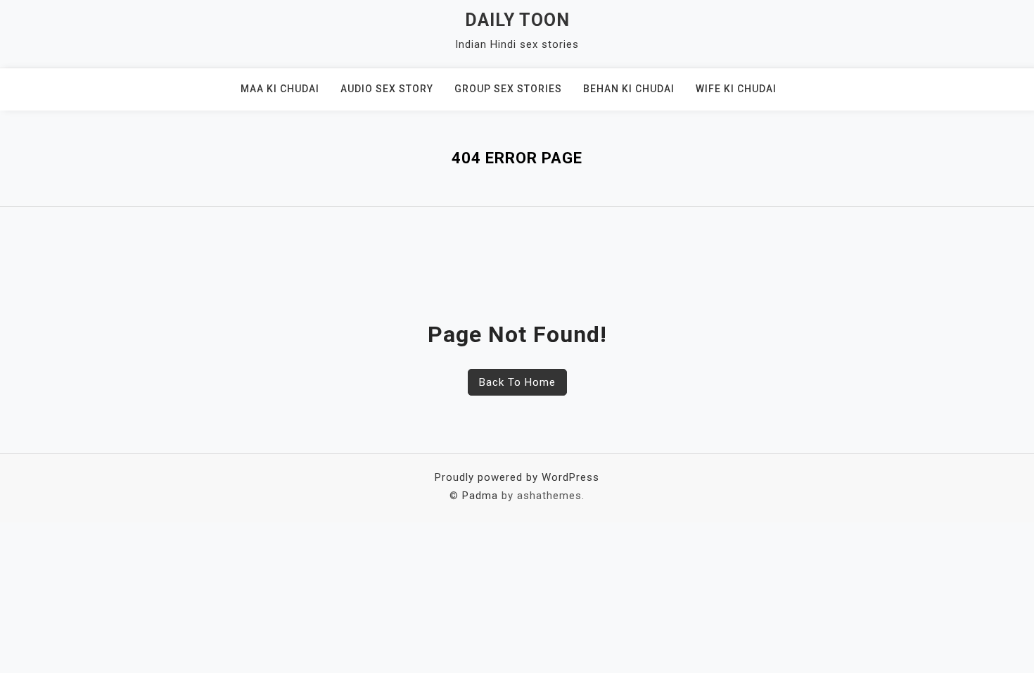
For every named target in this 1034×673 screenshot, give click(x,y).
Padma (480, 495)
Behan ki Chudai (629, 88)
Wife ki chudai (736, 88)
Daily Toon (517, 20)
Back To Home (517, 382)
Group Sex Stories (508, 88)
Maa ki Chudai (280, 88)
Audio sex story (386, 88)
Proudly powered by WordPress (517, 477)
